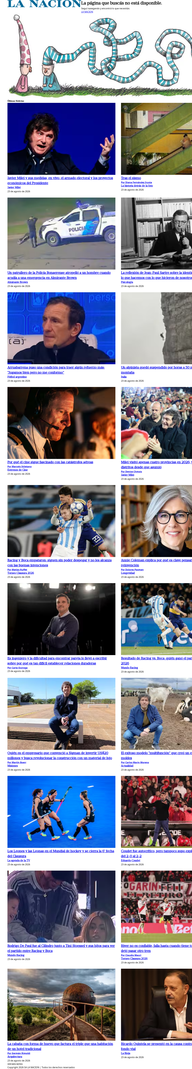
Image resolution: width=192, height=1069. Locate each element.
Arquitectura (14, 1057)
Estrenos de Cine (17, 470)
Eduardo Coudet (130, 860)
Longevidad (128, 573)
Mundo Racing (129, 668)
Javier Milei (14, 187)
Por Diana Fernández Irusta (136, 182)
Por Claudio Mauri (131, 955)
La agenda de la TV (18, 860)
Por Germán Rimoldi (18, 1053)
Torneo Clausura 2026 (20, 573)
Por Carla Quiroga (17, 667)
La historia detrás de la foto (137, 186)
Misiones (12, 766)
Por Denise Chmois (131, 471)
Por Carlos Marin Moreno (135, 762)
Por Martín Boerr (16, 762)
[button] (61, 139)
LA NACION (87, 11)
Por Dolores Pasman (132, 569)
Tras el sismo (131, 178)
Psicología (127, 282)
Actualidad (127, 766)
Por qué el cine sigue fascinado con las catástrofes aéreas (50, 462)
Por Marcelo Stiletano (19, 466)
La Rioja (125, 1053)
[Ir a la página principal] (44, 6)
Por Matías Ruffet (17, 569)
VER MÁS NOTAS (15, 1064)
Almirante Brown (17, 282)
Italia (124, 377)
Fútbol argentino (17, 377)
